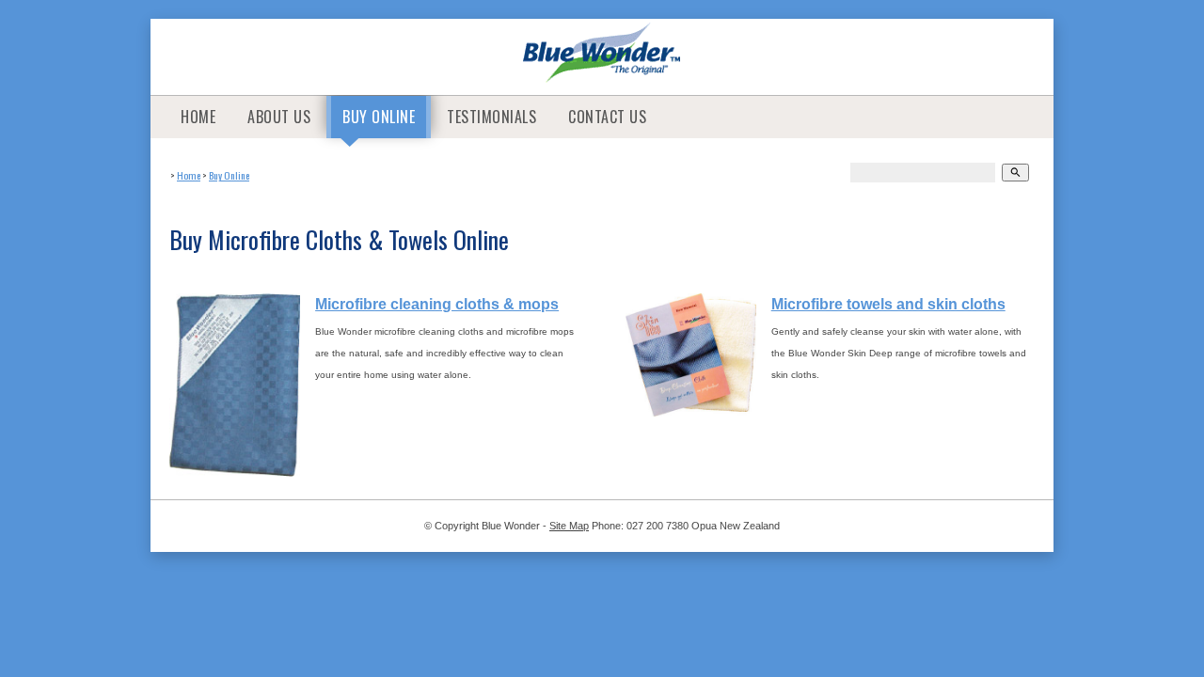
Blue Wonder (511, 525)
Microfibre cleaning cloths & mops (437, 304)
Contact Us (607, 116)
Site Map (569, 525)
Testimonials (491, 116)
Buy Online (378, 116)
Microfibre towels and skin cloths (888, 304)
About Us (278, 116)
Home (198, 116)
